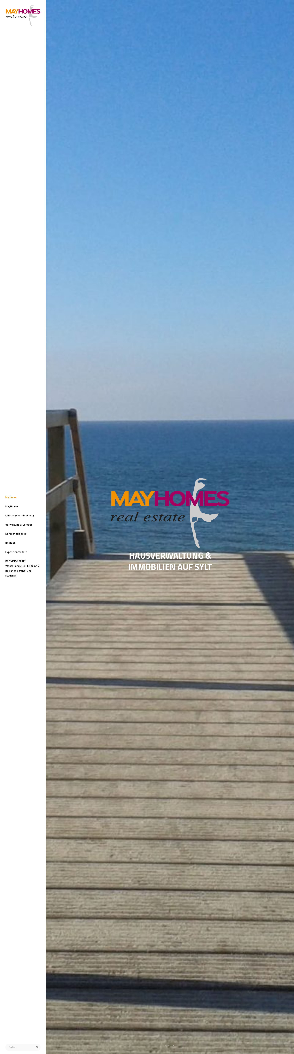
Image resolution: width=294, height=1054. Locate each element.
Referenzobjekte (15, 534)
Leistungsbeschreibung (19, 515)
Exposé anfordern (16, 552)
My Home (10, 497)
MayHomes (12, 506)
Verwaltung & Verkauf (18, 525)
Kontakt (10, 543)
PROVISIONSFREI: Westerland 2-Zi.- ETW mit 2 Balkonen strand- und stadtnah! (22, 568)
